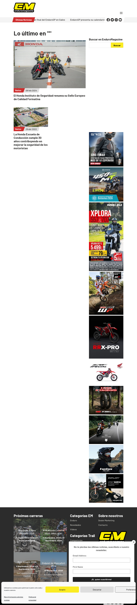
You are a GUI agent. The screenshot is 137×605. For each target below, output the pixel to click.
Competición (76, 540)
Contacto (103, 525)
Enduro (73, 520)
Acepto (62, 589)
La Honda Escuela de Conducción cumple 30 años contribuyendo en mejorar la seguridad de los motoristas (31, 141)
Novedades (75, 525)
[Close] (134, 542)
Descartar (97, 589)
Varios (18, 90)
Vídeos (73, 529)
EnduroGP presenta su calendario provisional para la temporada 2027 (89, 19)
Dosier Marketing (106, 520)
